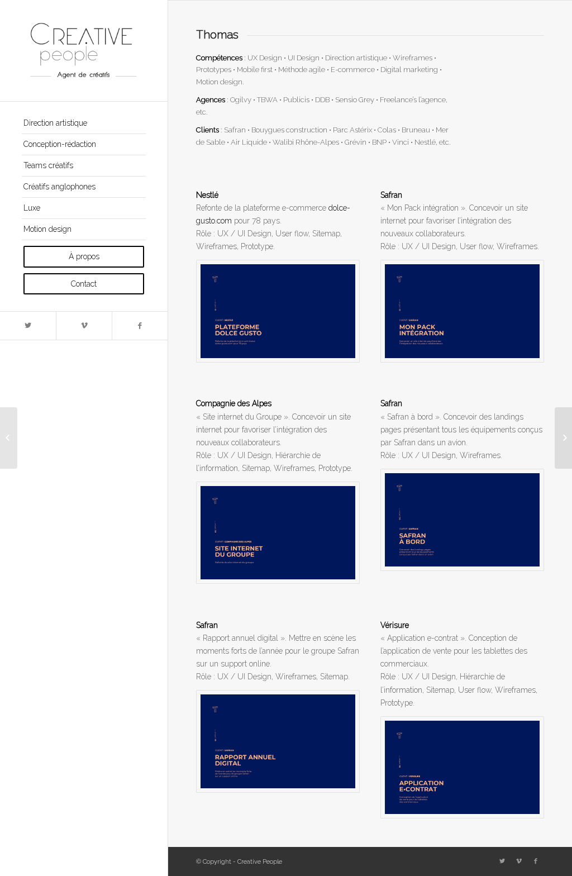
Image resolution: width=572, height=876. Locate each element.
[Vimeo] (84, 326)
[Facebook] (140, 326)
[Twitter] (28, 326)
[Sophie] (563, 438)
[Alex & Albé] (8, 438)
